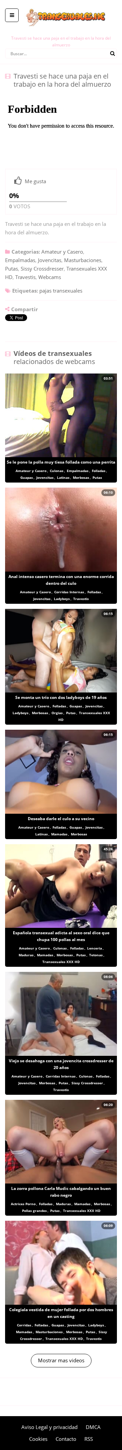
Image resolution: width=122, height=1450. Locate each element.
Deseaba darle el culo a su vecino (61, 819)
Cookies (38, 1438)
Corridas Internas (69, 592)
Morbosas (81, 477)
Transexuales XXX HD (61, 961)
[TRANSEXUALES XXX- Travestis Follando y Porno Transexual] (61, 5)
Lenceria (94, 948)
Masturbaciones (82, 260)
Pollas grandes (34, 1210)
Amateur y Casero (62, 251)
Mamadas (59, 834)
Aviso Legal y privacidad (49, 1427)
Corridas (24, 1325)
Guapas (26, 477)
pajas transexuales (60, 290)
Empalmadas (20, 260)
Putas (11, 268)
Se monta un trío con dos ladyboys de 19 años (61, 697)
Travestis (25, 277)
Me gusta (35, 181)
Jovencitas (49, 260)
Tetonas (96, 955)
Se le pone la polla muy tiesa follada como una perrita (61, 462)
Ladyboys (62, 598)
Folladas (98, 470)
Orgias (57, 712)
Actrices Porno (23, 1203)
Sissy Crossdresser (42, 268)
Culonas (56, 470)
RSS (88, 1438)
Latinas (63, 477)
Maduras (26, 955)
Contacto (66, 1438)
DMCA (93, 1427)
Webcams (49, 277)
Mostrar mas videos (61, 1360)
